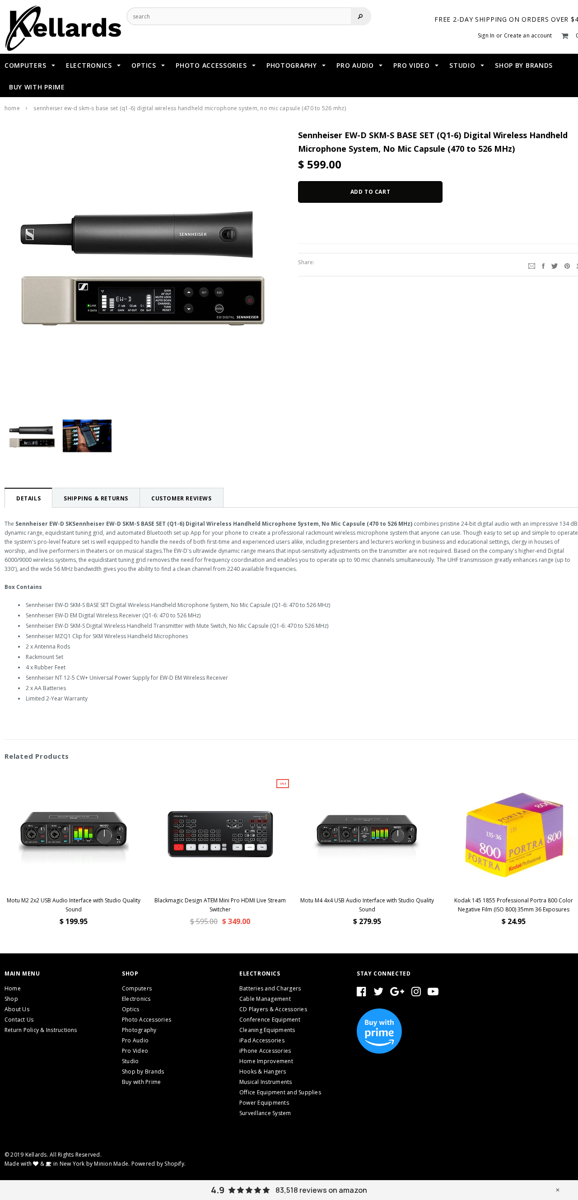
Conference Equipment (269, 1019)
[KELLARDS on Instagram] (416, 993)
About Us (17, 1009)
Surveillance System (265, 1113)
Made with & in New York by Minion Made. (67, 1163)
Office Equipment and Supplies (280, 1092)
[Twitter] (554, 264)
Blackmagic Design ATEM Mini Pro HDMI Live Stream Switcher (220, 904)
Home (12, 108)
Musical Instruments (265, 1082)
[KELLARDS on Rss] (433, 993)
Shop (11, 999)
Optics (130, 1009)
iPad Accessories (261, 1040)
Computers (137, 988)
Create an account (528, 35)
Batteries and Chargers (270, 988)
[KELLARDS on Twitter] (378, 993)
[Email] (531, 264)
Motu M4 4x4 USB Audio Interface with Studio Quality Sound (367, 904)
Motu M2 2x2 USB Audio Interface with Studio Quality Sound (73, 904)
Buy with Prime (141, 1082)
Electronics (136, 999)
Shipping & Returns (96, 498)
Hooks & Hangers (262, 1071)
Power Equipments (264, 1103)
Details (28, 498)
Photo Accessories (146, 1019)
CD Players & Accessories (273, 1009)
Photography (139, 1030)
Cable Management (265, 999)
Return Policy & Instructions (41, 1030)
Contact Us (19, 1019)
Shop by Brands (143, 1071)
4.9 (217, 1190)
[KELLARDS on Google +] (397, 993)
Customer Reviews (181, 498)
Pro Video (135, 1051)
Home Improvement (266, 1061)
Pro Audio (135, 1040)
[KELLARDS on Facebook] (361, 993)
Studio (130, 1061)
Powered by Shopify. (158, 1163)
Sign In (486, 35)
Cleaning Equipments (267, 1030)
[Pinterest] (567, 264)
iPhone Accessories (265, 1051)
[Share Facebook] (543, 264)
